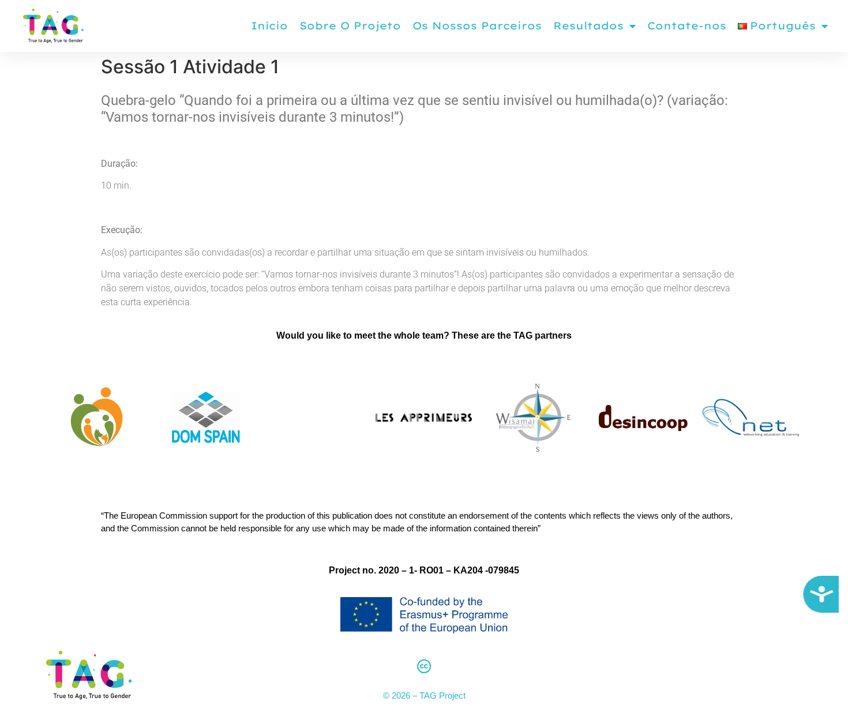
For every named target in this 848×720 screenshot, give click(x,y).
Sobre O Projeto (350, 25)
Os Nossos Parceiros (477, 25)
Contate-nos (686, 25)
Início (269, 25)
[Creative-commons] (424, 666)
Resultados (588, 25)
